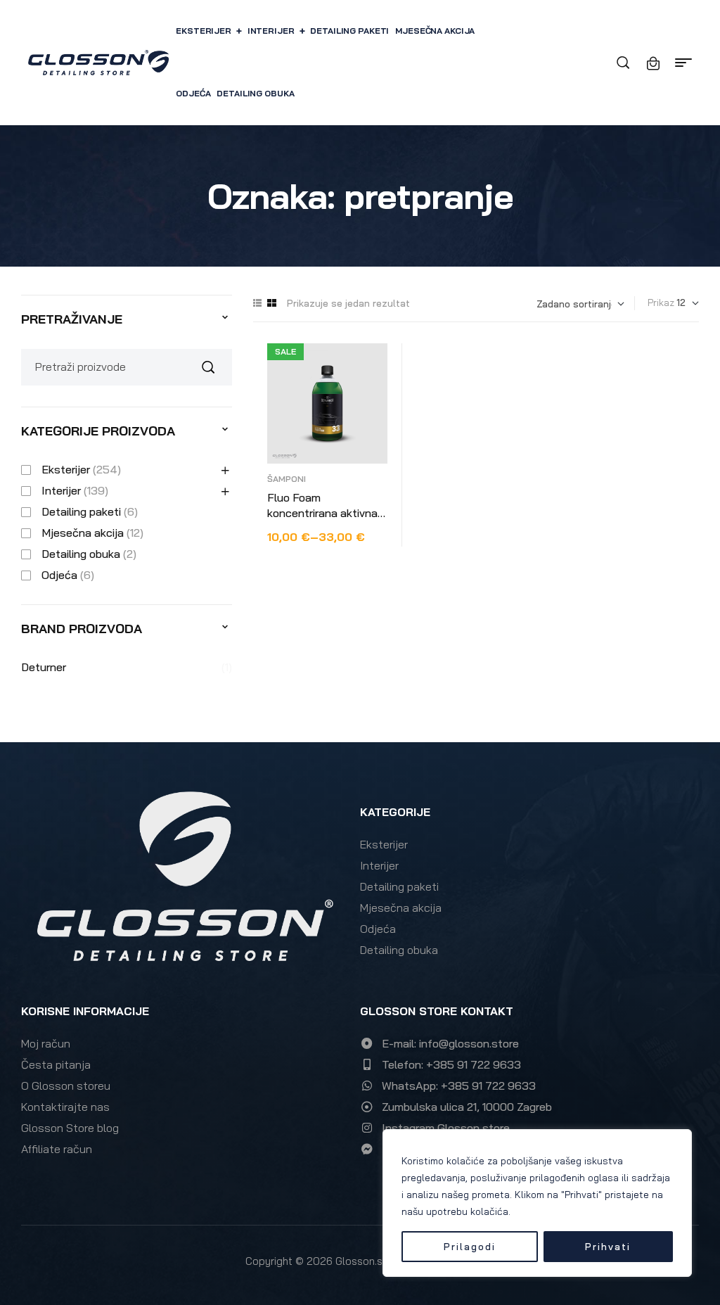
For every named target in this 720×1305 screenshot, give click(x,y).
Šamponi (286, 478)
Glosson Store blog (70, 1128)
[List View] (257, 303)
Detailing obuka (80, 554)
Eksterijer (65, 469)
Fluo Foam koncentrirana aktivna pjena (322, 512)
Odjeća (59, 575)
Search (212, 367)
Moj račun (45, 1043)
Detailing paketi (81, 511)
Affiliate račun (56, 1149)
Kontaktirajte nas (65, 1107)
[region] (537, 1203)
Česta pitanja (56, 1064)
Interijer (61, 490)
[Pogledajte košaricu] (653, 63)
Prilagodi (470, 1246)
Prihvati (608, 1246)
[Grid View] (271, 303)
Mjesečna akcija (82, 533)
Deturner (43, 667)
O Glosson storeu (65, 1085)
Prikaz (661, 302)
